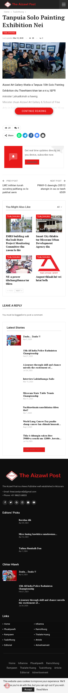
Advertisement (43, 645)
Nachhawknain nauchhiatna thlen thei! (41, 409)
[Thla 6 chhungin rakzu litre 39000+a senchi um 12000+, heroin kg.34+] (14, 439)
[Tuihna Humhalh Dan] (9, 552)
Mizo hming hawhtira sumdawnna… (38, 534)
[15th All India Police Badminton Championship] (14, 354)
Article (39, 640)
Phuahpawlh (10, 629)
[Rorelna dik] (9, 524)
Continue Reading (34, 111)
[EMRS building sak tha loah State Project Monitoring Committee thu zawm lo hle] (19, 224)
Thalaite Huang (43, 634)
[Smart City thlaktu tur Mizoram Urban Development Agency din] (49, 224)
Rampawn (9, 634)
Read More (42, 689)
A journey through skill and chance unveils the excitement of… (42, 366)
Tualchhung (9, 33)
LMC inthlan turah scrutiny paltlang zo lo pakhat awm (15, 189)
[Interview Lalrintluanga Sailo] (14, 383)
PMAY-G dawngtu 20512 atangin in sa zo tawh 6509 (51, 189)
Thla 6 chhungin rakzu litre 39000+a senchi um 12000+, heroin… (42, 437)
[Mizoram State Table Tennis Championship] (14, 397)
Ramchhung (41, 629)
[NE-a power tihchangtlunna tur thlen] (19, 264)
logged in (19, 315)
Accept (28, 689)
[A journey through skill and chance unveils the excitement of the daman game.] (14, 368)
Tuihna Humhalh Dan (30, 548)
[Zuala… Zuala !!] (14, 340)
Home (7, 624)
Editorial (8, 645)
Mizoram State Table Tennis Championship (38, 394)
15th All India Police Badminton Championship (40, 352)
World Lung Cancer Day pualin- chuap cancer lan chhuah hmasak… (42, 423)
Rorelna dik (25, 520)
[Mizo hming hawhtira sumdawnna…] (9, 538)
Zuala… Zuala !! (31, 336)
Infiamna (40, 624)
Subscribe (32, 162)
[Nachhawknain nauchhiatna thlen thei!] (14, 411)
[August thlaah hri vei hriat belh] (49, 264)
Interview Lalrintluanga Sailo (38, 378)
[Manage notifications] (7, 685)
